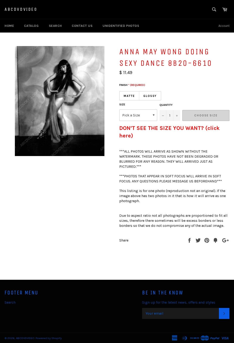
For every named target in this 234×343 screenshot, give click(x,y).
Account (223, 25)
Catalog (31, 26)
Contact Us (82, 26)
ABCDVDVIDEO (21, 9)
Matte (129, 96)
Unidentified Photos (121, 26)
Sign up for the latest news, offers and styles (178, 302)
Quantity (166, 105)
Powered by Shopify (49, 338)
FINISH (132, 85)
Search (55, 26)
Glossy (150, 96)
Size (122, 104)
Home (9, 26)
